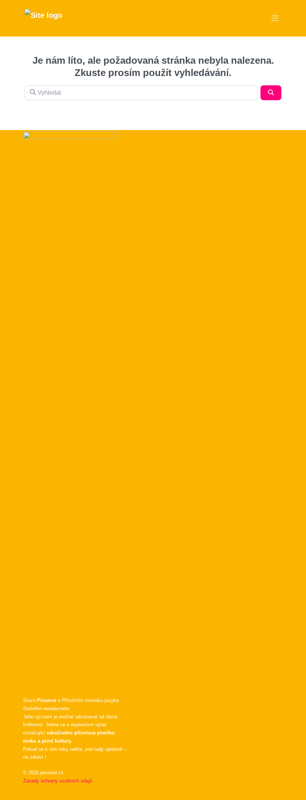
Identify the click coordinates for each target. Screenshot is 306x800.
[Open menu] (275, 18)
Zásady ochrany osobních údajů (57, 781)
